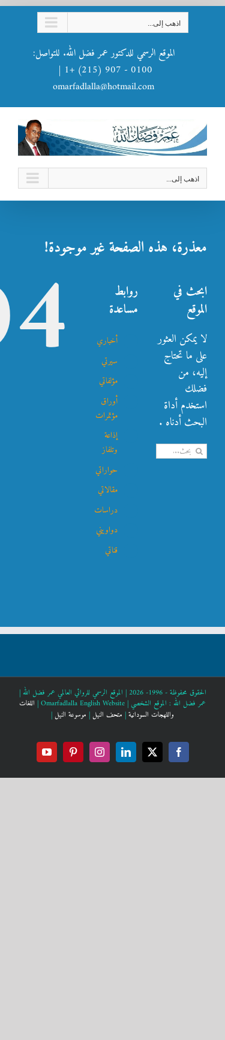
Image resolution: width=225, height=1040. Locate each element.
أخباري (107, 340)
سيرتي (109, 361)
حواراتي (106, 470)
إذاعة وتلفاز (110, 442)
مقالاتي (108, 490)
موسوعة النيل (70, 715)
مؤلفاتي (108, 381)
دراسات (106, 510)
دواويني (107, 530)
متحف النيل (107, 715)
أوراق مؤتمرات (106, 408)
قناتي (111, 550)
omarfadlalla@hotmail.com (103, 86)
